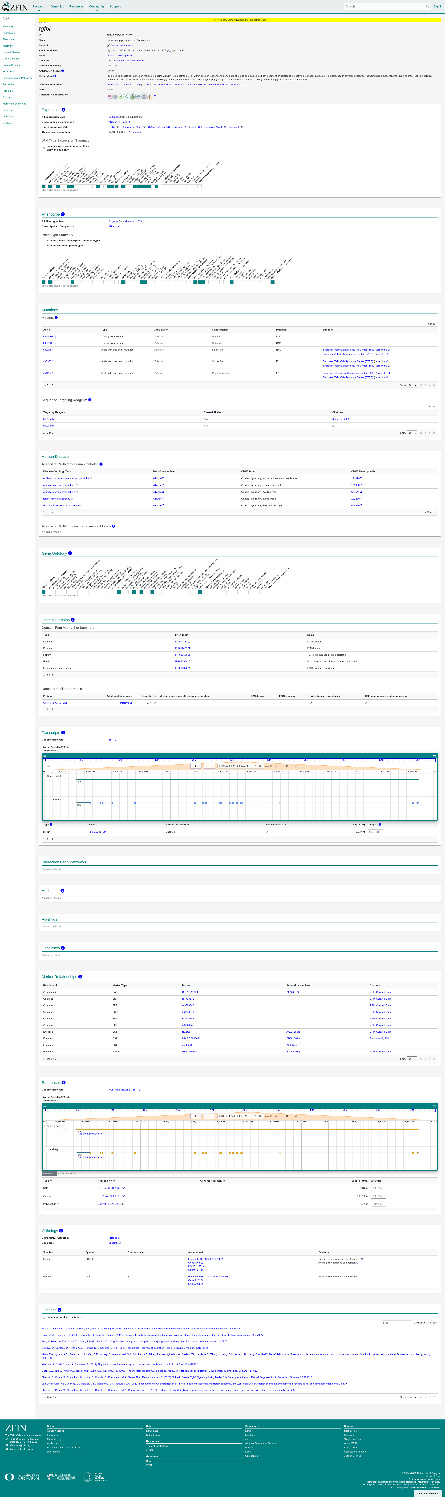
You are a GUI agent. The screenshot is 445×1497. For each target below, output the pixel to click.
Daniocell (233, 127)
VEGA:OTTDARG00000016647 (163, 84)
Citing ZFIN (350, 1447)
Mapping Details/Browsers (130, 60)
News (248, 1430)
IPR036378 (181, 668)
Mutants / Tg (54, 1439)
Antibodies (53, 1443)
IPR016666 (181, 654)
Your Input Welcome (428, 1493)
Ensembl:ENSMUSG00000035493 (207, 1276)
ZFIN (111, 739)
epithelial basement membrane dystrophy (66, 478)
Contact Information (355, 1451)
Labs (248, 1451)
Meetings (250, 1435)
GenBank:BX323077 (109, 1196)
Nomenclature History (122, 45)
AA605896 (292, 1031)
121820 (355, 478)
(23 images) (134, 132)
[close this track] (48, 776)
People (249, 1447)
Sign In (438, 6)
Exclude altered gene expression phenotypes (74, 240)
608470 (355, 505)
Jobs (247, 1439)
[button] (51, 1181)
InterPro (125, 702)
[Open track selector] (49, 766)
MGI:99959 (194, 1283)
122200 (355, 498)
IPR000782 (181, 641)
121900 (355, 485)
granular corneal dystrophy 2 (59, 491)
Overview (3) (49, 1173)
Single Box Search (354, 1439)
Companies (251, 1455)
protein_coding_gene (118, 55)
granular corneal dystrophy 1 (59, 485)
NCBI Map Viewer (118, 1089)
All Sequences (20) (67, 1173)
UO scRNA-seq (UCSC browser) (166, 127)
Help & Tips (350, 1430)
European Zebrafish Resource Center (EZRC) (348, 354)
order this (382, 349)
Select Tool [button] (374, 832)
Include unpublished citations (65, 1317)
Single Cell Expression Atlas (206, 127)
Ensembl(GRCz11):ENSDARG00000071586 (212, 84)
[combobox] (387, 6)
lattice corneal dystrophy (56, 498)
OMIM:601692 (196, 1270)
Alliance (111, 84)
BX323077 (292, 992)
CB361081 (292, 1038)
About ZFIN (350, 1443)
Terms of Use (432, 1476)
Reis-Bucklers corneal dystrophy (61, 505)
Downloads (152, 1430)
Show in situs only (58, 149)
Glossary (349, 1435)
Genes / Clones (55, 1430)
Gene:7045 (194, 1262)
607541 (355, 491)
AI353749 (291, 1045)
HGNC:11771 (195, 1266)
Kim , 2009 (133, 221)
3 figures (113, 221)
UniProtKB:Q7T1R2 (54, 702)
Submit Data (153, 1435)
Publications (53, 1451)
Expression (53, 1435)
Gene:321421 (130, 84)
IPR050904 (181, 661)
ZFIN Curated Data (380, 992)
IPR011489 (181, 648)
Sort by (431, 324)
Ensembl (113, 1242)
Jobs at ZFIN (351, 1455)
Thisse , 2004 (380, 1038)
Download (419, 1323)
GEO (111, 127)
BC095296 (292, 1051)
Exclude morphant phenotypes (65, 245)
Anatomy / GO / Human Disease (64, 1447)
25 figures (114, 116)
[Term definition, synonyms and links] (91, 478)
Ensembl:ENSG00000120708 (204, 1259)
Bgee (124, 121)
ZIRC (149, 1450)
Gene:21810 (195, 1280)
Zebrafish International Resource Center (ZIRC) (349, 349)
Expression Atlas (132, 127)
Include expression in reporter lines (68, 146)
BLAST (150, 1461)
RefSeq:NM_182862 (109, 1188)
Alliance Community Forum (260, 1443)
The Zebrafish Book (157, 1445)
